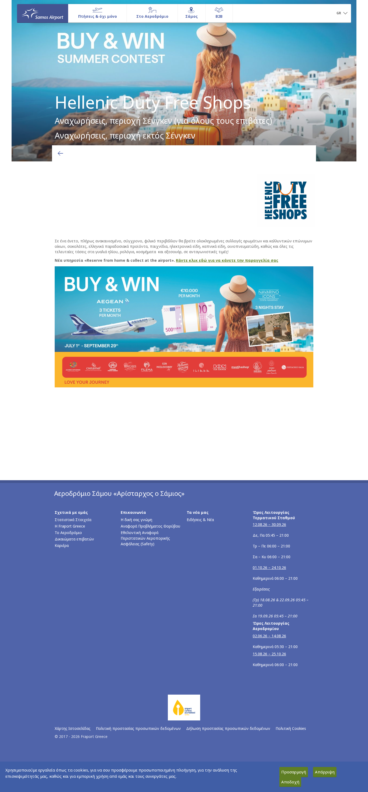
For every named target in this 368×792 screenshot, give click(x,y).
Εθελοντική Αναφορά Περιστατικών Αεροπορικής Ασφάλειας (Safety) (145, 538)
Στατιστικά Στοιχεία (73, 519)
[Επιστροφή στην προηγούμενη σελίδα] (60, 153)
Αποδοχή (290, 781)
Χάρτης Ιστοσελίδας (73, 728)
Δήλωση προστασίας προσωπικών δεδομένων (228, 728)
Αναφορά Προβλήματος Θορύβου (150, 526)
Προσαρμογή (293, 772)
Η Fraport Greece (70, 526)
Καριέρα (62, 545)
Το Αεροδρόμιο (68, 532)
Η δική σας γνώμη (136, 519)
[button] (342, 13)
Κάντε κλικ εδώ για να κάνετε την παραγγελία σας (227, 260)
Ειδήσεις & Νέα (200, 519)
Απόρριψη (325, 772)
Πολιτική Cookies (291, 728)
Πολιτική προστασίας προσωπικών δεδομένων (138, 728)
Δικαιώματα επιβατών (74, 539)
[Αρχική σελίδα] (42, 13)
